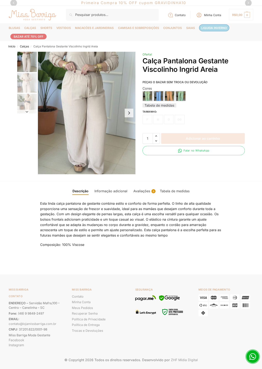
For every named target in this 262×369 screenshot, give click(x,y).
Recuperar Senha (85, 313)
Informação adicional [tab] (110, 191)
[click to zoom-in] (87, 113)
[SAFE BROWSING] (169, 300)
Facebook (16, 340)
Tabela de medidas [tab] (175, 191)
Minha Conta (212, 15)
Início (11, 46)
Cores (147, 88)
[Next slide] (129, 113)
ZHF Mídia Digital (184, 360)
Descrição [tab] (80, 191)
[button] (241, 14)
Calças (24, 46)
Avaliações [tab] (143, 191)
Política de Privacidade (89, 319)
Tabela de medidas (159, 105)
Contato (180, 15)
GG (179, 119)
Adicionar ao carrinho (203, 138)
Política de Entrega (86, 325)
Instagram (16, 345)
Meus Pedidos (82, 308)
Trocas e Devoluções (87, 331)
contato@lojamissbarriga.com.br (32, 324)
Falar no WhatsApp (196, 150)
